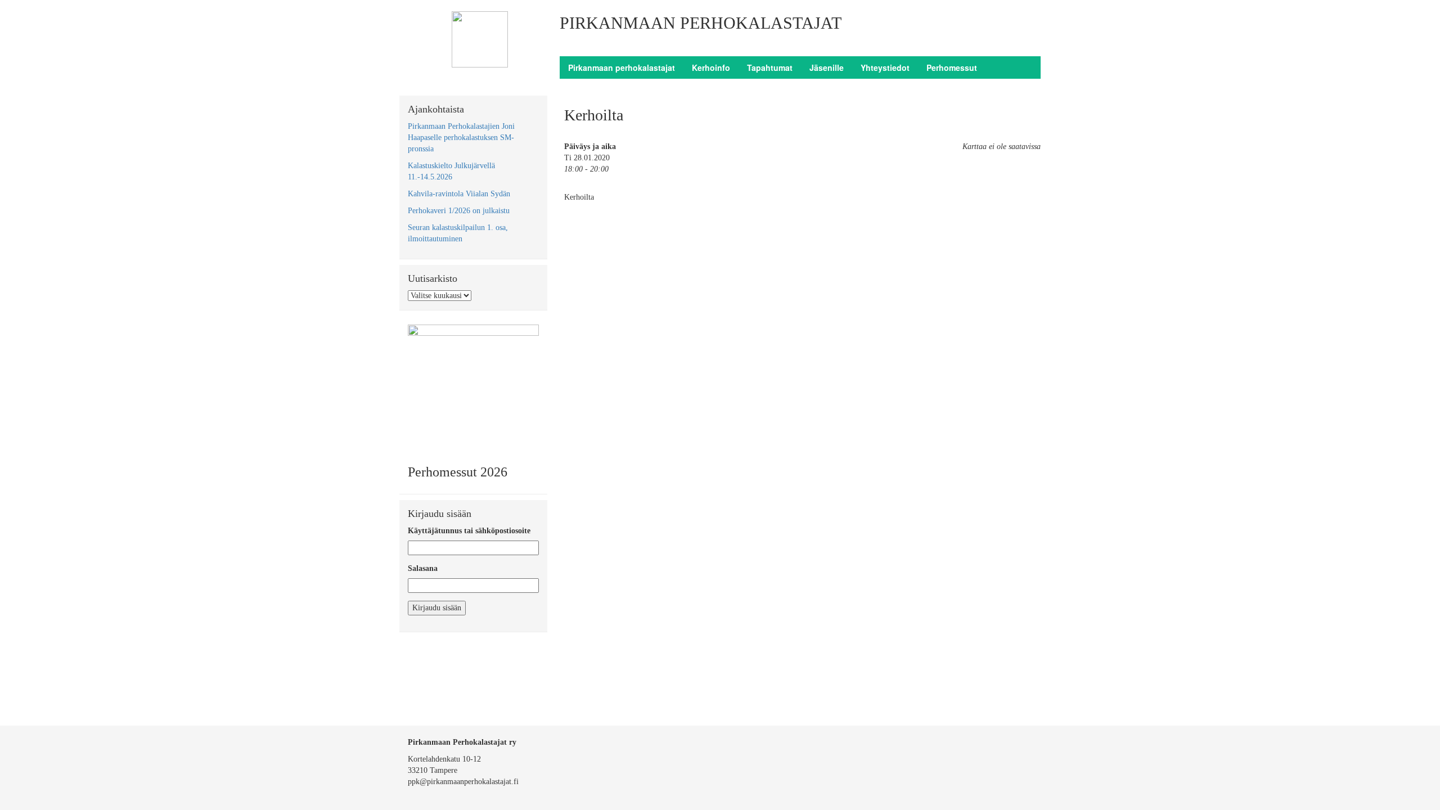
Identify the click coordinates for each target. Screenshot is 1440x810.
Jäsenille (826, 67)
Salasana (423, 568)
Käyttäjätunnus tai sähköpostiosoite (469, 530)
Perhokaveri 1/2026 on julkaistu (459, 210)
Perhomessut (951, 67)
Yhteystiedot (885, 67)
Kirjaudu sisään (436, 608)
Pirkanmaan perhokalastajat (621, 67)
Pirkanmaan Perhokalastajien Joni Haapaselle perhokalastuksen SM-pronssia (461, 137)
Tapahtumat (770, 67)
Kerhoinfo (711, 67)
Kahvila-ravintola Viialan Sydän (459, 194)
